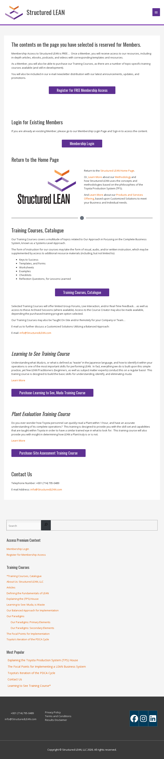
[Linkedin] (152, 718)
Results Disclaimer (56, 720)
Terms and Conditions (58, 716)
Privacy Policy (53, 712)
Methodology (123, 177)
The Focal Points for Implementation (28, 633)
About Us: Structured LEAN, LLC (25, 581)
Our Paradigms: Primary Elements (30, 622)
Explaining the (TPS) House (23, 599)
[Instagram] (143, 718)
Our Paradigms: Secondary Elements (32, 628)
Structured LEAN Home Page (117, 170)
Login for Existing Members (37, 122)
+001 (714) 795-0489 (22, 713)
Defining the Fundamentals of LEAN (28, 593)
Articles (11, 587)
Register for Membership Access (26, 554)
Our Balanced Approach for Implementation (33, 610)
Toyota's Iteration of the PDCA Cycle (28, 639)
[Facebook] (134, 718)
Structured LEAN (46, 12)
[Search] (46, 525)
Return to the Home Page (35, 159)
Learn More (95, 177)
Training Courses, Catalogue (37, 230)
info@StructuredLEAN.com (35, 333)
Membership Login (18, 549)
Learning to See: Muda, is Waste (26, 604)
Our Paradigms (15, 616)
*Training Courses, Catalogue (24, 576)
